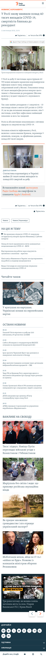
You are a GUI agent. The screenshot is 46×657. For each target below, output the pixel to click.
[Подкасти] (33, 654)
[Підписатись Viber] (29, 631)
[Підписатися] (8, 636)
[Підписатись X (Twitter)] (14, 631)
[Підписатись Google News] (8, 631)
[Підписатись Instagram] (24, 631)
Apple (17, 194)
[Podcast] (3, 636)
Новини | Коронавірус (12, 10)
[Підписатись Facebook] (3, 631)
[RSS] (40, 631)
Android (26, 194)
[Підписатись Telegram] (34, 631)
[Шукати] (41, 654)
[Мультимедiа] (25, 654)
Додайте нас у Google (11, 654)
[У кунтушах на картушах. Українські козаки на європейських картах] (23, 293)
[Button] (20, 35)
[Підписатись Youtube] (19, 631)
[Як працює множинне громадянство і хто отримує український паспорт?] (23, 505)
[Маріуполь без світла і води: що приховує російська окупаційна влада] (23, 469)
